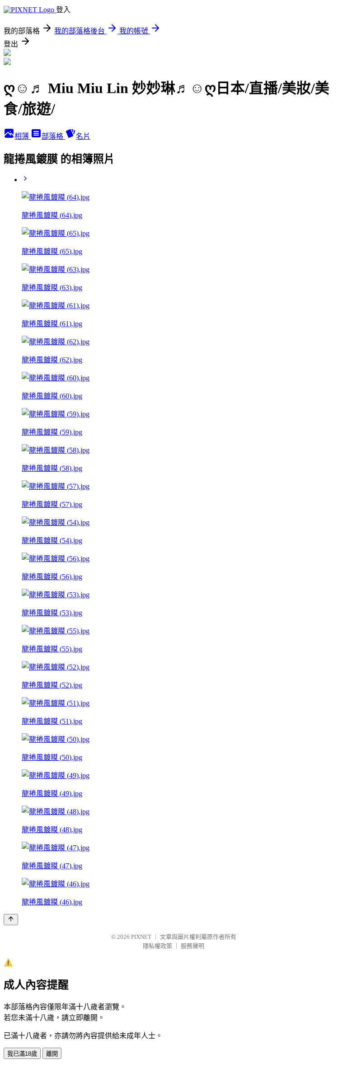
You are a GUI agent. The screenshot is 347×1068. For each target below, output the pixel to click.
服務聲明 (192, 945)
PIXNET (141, 936)
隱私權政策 (157, 945)
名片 (83, 136)
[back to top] (11, 919)
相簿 (22, 136)
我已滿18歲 (22, 1053)
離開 (52, 1053)
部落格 (53, 136)
